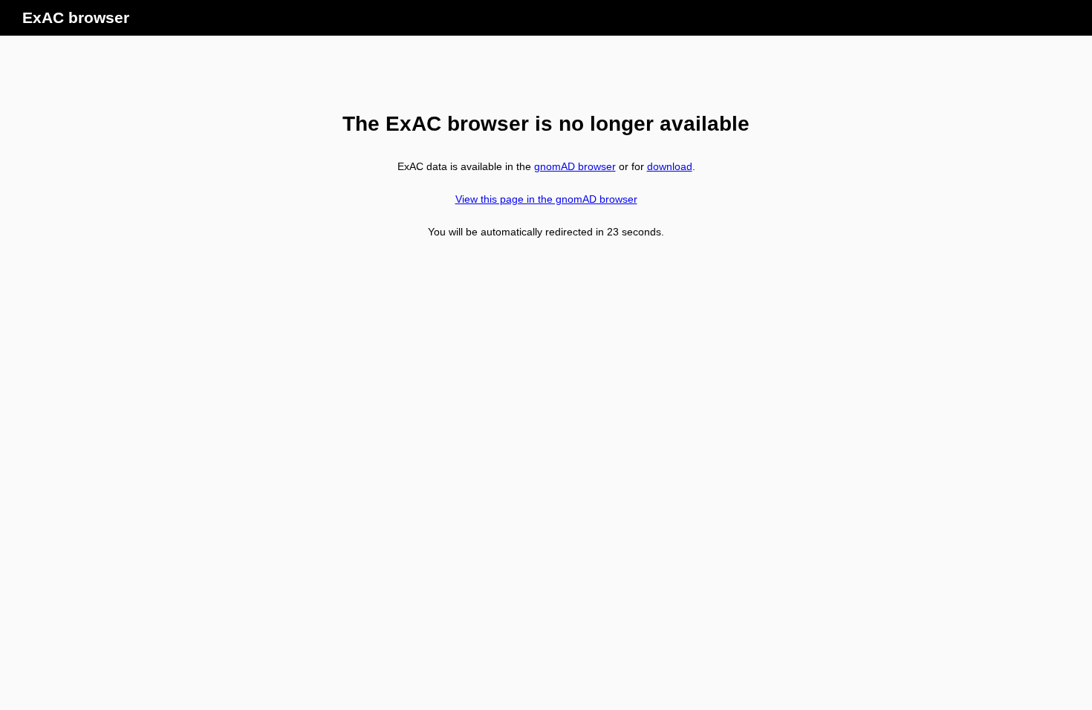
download (669, 166)
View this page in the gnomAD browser (546, 199)
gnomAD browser (575, 166)
